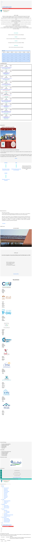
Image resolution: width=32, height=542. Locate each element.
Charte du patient (4, 447)
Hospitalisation (16, 36)
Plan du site (3, 447)
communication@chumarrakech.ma (6, 7)
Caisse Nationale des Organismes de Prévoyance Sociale (3, 385)
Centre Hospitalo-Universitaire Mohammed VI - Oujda (3, 371)
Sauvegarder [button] (8, 540)
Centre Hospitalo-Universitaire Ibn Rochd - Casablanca (3, 318)
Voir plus (16, 158)
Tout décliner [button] (7, 537)
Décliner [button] (5, 540)
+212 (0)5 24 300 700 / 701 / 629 (6, 6)
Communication (16, 40)
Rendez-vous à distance (5, 8)
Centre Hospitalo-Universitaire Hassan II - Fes (3, 345)
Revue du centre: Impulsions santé (6, 451)
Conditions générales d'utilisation (6, 444)
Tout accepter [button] (3, 537)
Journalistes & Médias (5, 453)
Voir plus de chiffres (16, 273)
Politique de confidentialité (5, 445)
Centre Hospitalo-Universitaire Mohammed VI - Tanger (3, 399)
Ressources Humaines (16, 45)
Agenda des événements (5, 452)
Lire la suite (3, 223)
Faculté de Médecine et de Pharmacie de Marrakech (3, 304)
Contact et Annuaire (4, 454)
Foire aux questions (4, 455)
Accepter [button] (2, 540)
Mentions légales (4, 446)
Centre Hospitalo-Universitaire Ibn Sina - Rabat (3, 291)
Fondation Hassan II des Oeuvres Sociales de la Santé (3, 332)
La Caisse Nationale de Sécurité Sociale (3, 412)
